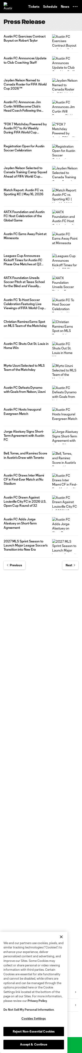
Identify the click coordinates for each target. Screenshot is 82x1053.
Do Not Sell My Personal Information (28, 1009)
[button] (75, 6)
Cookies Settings (33, 1018)
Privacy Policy (37, 1001)
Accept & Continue (33, 1044)
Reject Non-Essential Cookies (34, 1031)
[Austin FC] (8, 6)
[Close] (61, 937)
